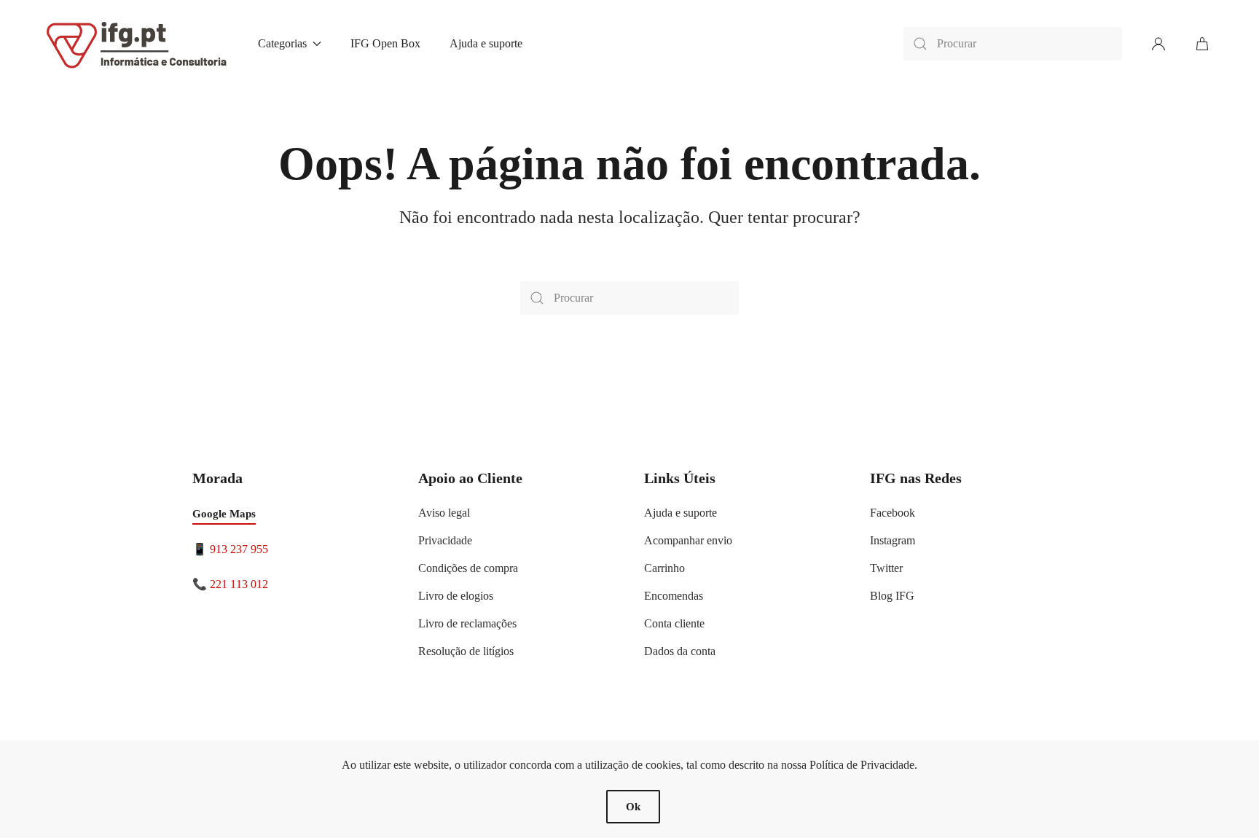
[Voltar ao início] (138, 44)
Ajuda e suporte (486, 43)
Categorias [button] (282, 43)
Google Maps (224, 514)
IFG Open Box (385, 43)
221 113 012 (239, 584)
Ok (633, 806)
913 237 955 (239, 549)
